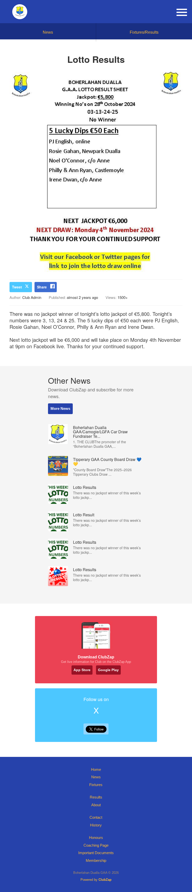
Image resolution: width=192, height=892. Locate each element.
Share (42, 286)
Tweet (17, 286)
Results (96, 797)
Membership (96, 860)
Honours (96, 837)
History (96, 825)
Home (96, 769)
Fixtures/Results (144, 32)
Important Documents (96, 853)
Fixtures (95, 785)
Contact (96, 817)
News (48, 32)
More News (60, 408)
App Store (82, 670)
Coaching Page (96, 845)
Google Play (108, 670)
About (96, 805)
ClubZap (105, 880)
